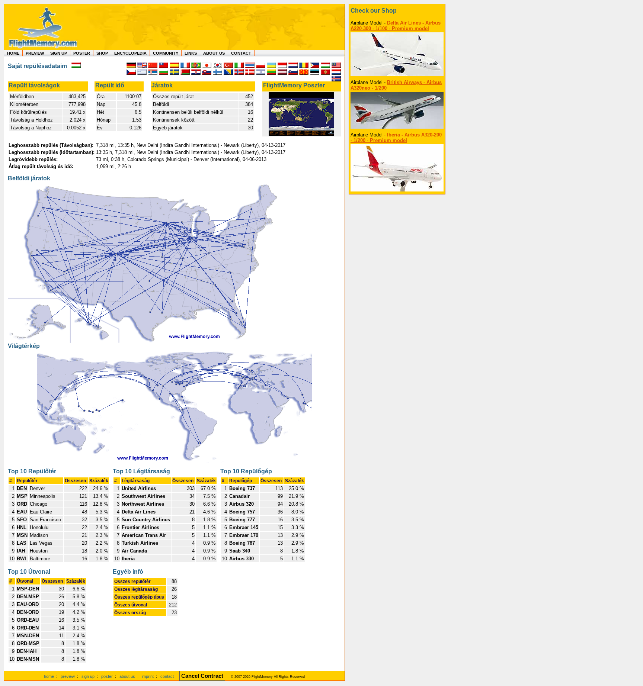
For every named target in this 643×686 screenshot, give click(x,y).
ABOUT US (214, 53)
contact (167, 676)
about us (127, 676)
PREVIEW (35, 53)
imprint (148, 676)
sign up (88, 676)
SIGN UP (58, 53)
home (49, 676)
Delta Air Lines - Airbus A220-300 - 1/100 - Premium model (396, 25)
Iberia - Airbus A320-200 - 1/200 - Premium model (396, 137)
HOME (13, 53)
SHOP (102, 53)
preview (68, 676)
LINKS (191, 53)
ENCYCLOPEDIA (130, 53)
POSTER (81, 53)
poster (107, 676)
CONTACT (241, 53)
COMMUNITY (165, 53)
